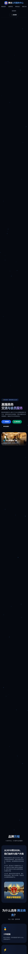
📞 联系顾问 (14, 14)
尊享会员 (17, 6)
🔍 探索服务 (6, 421)
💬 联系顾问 (6, 426)
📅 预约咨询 (17, 421)
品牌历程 (10, 6)
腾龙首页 (3, 6)
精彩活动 (24, 6)
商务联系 (14, 11)
